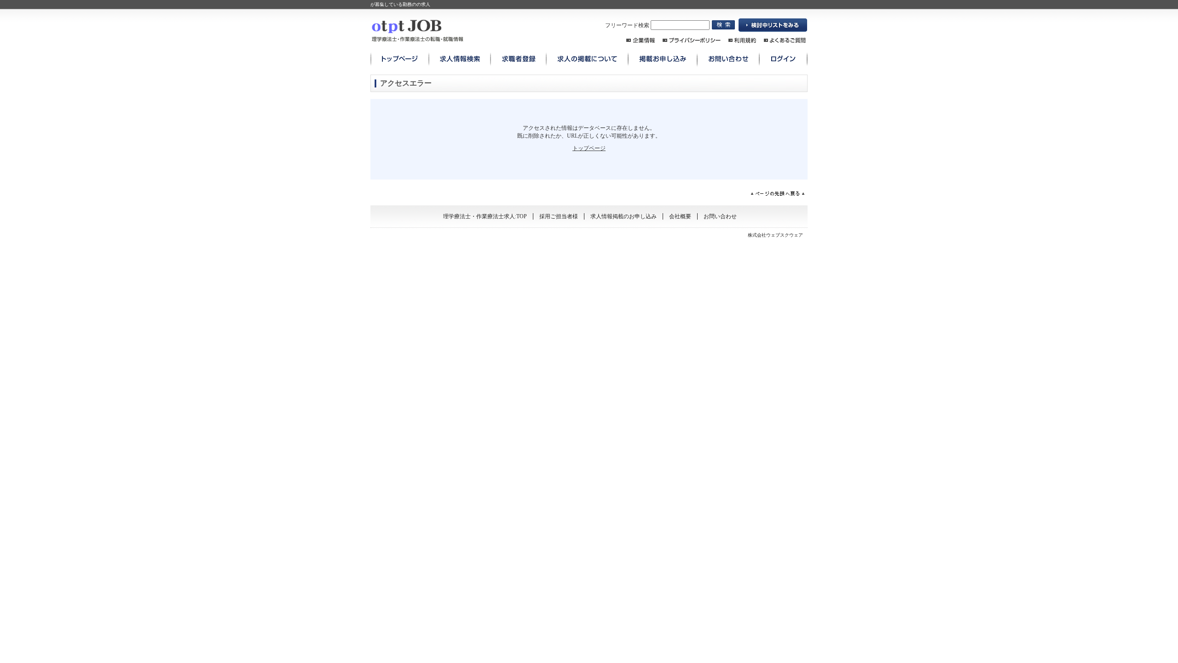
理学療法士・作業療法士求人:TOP (485, 216)
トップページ (589, 148)
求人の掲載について (587, 59)
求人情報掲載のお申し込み (623, 216)
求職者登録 (518, 59)
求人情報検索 (460, 59)
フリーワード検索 (628, 25)
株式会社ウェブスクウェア (775, 235)
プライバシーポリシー (691, 40)
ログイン (783, 59)
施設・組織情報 (640, 40)
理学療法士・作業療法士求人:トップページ (399, 59)
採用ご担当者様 (558, 216)
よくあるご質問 (784, 40)
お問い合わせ (728, 59)
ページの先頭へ (778, 193)
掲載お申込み (662, 59)
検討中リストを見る (773, 25)
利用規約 (742, 40)
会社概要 (680, 216)
